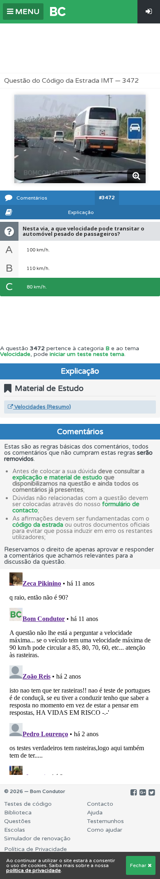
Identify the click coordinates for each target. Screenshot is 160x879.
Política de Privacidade (35, 849)
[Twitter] (152, 792)
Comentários (31, 198)
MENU (26, 11)
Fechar (139, 865)
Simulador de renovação (37, 838)
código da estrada (37, 524)
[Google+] (142, 792)
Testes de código (28, 803)
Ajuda (95, 812)
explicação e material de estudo (57, 477)
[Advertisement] (80, 48)
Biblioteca (18, 812)
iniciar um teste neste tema (87, 354)
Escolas (14, 829)
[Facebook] (133, 792)
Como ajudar (104, 829)
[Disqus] (80, 672)
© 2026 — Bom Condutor (34, 791)
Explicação (81, 212)
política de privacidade (33, 870)
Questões (17, 821)
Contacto (100, 803)
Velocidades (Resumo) (42, 407)
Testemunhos (105, 821)
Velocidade (15, 354)
